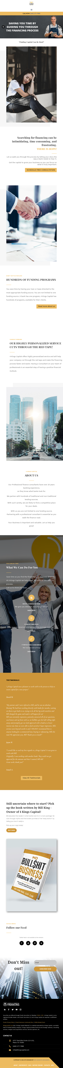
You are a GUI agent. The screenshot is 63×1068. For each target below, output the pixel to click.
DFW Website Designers (41, 1060)
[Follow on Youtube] (16, 1009)
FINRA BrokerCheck (39, 1022)
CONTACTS (47, 1065)
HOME (10, 1065)
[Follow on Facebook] (22, 943)
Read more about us (46, 306)
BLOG (29, 1065)
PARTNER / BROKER (37, 1065)
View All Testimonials (31, 778)
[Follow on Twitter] (28, 943)
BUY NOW (11, 830)
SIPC (42, 1015)
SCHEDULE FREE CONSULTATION (41, 170)
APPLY (52, 1065)
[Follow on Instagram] (35, 943)
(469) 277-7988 (35, 13)
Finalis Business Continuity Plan (24, 1022)
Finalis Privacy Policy (8, 1022)
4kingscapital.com (8, 1025)
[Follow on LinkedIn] (41, 943)
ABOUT (16, 1065)
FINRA (38, 1015)
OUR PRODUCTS (23, 1065)
